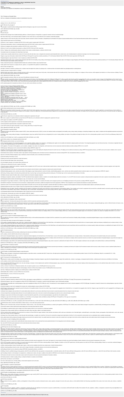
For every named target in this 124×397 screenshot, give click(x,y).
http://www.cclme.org (5, 1)
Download (3, 4)
